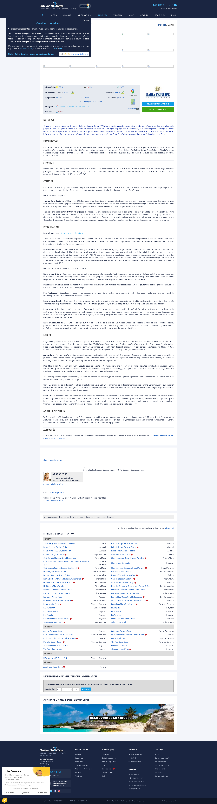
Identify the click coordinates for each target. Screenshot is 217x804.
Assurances (159, 772)
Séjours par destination (137, 778)
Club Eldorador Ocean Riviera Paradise (127, 558)
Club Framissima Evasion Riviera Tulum (127, 634)
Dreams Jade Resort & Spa (54, 571)
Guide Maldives (134, 758)
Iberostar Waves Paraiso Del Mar (125, 593)
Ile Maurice (79, 761)
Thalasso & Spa (107, 772)
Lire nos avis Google (79, 54)
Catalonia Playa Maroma (53, 554)
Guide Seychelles (135, 761)
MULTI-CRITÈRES (85, 15)
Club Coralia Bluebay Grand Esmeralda (59, 558)
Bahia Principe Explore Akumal (124, 543)
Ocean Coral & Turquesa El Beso (57, 600)
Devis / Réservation (157, 109)
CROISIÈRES (160, 15)
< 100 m (67, 92)
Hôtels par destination (136, 781)
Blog (173, 15)
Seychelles (79, 758)
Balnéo (61, 112)
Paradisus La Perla (51, 604)
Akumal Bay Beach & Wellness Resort (59, 543)
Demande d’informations (158, 104)
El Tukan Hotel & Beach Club (55, 658)
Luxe (103, 765)
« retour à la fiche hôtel (53, 484)
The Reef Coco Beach (120, 642)
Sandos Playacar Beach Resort (56, 618)
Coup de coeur (107, 769)
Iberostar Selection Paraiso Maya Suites (128, 589)
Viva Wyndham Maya (120, 649)
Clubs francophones (109, 758)
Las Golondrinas (118, 638)
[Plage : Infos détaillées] (72, 92)
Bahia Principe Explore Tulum (123, 547)
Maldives (78, 754)
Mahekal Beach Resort (52, 642)
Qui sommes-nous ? (162, 758)
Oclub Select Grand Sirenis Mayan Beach (128, 600)
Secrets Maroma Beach (53, 622)
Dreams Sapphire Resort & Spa (56, 575)
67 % (87, 97)
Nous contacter (160, 761)
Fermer (86, 20)
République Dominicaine (83, 769)
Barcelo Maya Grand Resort (123, 551)
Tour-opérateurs (134, 789)
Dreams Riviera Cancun (121, 571)
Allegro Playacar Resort (53, 631)
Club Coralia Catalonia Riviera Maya (58, 634)
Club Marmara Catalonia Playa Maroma (128, 568)
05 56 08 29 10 (165, 5)
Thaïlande (78, 776)
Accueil (157, 754)
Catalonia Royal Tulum (120, 554)
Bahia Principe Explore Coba (55, 547)
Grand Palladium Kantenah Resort (58, 582)
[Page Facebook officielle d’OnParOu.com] (55, 791)
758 (60, 97)
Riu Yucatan (116, 615)
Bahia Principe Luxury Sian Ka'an (57, 551)
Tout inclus (105, 754)
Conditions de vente (162, 765)
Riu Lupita (115, 608)
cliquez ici (169, 528)
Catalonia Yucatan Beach (121, 631)
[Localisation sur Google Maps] (133, 92)
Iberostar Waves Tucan (53, 597)
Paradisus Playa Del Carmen (123, 604)
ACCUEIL (42, 15)
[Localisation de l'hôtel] (133, 101)
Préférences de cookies (169, 801)
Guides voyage (134, 774)
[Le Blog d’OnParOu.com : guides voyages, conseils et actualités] (51, 791)
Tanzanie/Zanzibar (81, 765)
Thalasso (118, 15)
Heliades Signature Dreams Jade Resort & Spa (130, 586)
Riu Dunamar (49, 608)
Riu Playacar (116, 611)
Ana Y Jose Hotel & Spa (53, 667)
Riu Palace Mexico (51, 611)
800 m (117, 92)
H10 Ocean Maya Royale (53, 586)
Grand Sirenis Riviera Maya (122, 582)
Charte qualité (160, 769)
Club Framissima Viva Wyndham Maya (59, 638)
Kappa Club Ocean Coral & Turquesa (126, 597)
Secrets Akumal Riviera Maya (123, 618)
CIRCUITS (144, 15)
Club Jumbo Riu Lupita (120, 563)
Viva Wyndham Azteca (120, 645)
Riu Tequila (48, 615)
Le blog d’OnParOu (135, 754)
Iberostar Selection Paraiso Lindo (57, 589)
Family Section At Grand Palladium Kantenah (62, 579)
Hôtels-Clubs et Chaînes (137, 785)
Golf (131, 15)
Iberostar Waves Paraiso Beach (56, 593)
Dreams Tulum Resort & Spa (123, 575)
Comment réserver (161, 776)
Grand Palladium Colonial (122, 579)
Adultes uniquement (109, 761)
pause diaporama (56, 492)
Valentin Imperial (118, 622)
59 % (122, 97)
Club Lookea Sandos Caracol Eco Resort (60, 568)
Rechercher (86, 689)
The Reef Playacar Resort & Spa (56, 645)
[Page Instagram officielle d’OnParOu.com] (59, 791)
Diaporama (131, 108)
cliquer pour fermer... (52, 460)
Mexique (78, 772)
